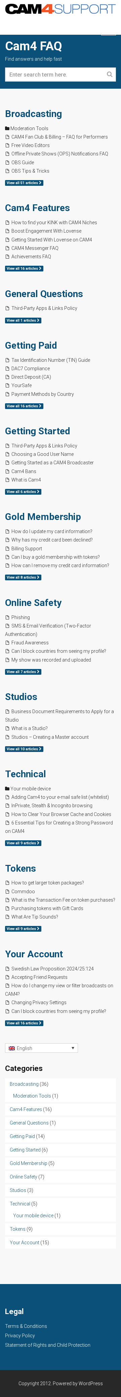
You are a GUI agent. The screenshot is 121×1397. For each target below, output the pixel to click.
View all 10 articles (23, 749)
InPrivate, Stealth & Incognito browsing (51, 805)
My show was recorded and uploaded (51, 660)
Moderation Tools (29, 128)
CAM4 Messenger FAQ (34, 248)
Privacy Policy (20, 1335)
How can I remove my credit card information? (60, 565)
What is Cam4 (26, 480)
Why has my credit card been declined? (52, 540)
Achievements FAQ (31, 256)
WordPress (91, 1383)
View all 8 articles (22, 577)
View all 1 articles (22, 320)
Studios (21, 696)
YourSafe (21, 385)
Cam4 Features (37, 207)
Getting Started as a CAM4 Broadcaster (52, 462)
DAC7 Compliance (30, 368)
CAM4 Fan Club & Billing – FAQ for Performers (59, 137)
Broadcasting (33, 113)
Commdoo (23, 891)
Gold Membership (43, 516)
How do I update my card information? (51, 531)
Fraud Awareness (30, 642)
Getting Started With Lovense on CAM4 (51, 239)
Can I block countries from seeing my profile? (58, 651)
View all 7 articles (22, 672)
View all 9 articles (22, 843)
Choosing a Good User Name (42, 454)
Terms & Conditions (26, 1326)
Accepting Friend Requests (39, 977)
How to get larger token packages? (47, 882)
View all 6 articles (22, 492)
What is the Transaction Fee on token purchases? (63, 900)
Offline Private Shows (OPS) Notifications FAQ (59, 153)
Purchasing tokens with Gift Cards (47, 908)
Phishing (20, 617)
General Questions (44, 293)
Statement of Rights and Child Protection (47, 1345)
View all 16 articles (23, 268)
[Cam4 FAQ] (60, 8)
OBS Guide (22, 162)
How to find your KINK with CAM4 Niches (54, 222)
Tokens (20, 868)
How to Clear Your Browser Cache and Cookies (61, 814)
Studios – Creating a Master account (50, 737)
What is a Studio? (29, 728)
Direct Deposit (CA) (31, 377)
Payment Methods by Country (42, 394)
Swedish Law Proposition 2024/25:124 (52, 968)
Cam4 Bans (23, 471)
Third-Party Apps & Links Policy (44, 308)
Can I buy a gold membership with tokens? (55, 557)
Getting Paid (31, 345)
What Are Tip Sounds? (34, 917)
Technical (25, 774)
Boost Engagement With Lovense (46, 231)
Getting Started (37, 431)
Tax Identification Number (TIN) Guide (50, 360)
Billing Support (26, 548)
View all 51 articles (23, 183)
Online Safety (33, 602)
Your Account (34, 954)
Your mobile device (30, 788)
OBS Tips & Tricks (30, 171)
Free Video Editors (30, 145)
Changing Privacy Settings (39, 1002)
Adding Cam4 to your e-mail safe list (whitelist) (60, 797)
